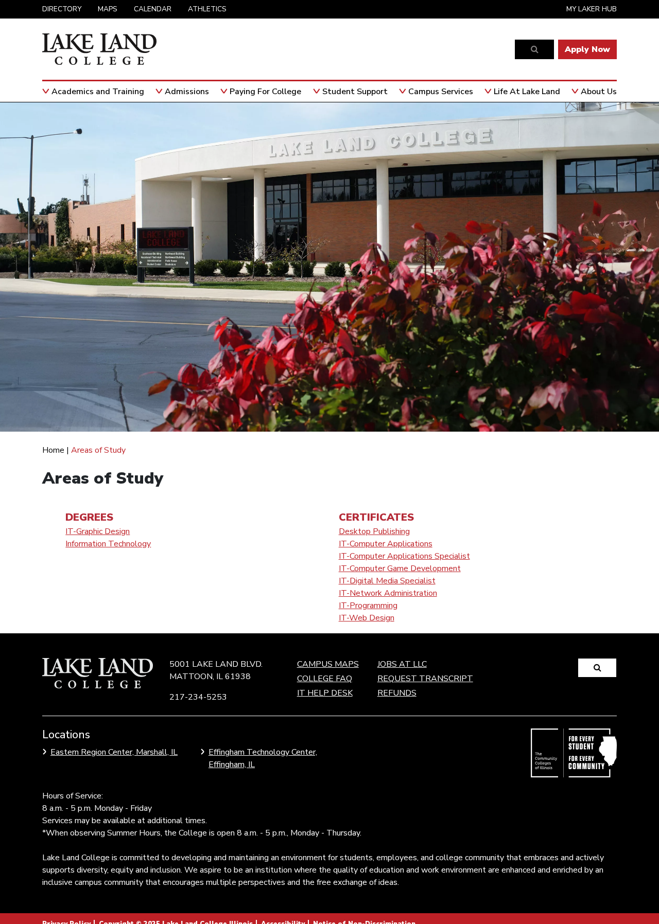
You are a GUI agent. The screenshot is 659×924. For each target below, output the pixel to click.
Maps (107, 9)
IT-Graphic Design (97, 531)
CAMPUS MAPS (328, 664)
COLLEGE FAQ (324, 678)
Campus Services (440, 91)
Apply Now (587, 49)
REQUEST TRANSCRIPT (425, 678)
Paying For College (265, 91)
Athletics (207, 9)
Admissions (187, 91)
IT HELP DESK (325, 693)
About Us (599, 91)
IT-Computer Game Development (400, 568)
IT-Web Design (366, 618)
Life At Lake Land (527, 91)
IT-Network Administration (388, 593)
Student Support (355, 91)
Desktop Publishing (374, 531)
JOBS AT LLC (402, 664)
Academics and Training (97, 91)
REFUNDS (397, 693)
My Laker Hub (591, 9)
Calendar (152, 9)
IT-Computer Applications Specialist (404, 556)
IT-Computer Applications (385, 543)
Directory (61, 9)
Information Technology (108, 543)
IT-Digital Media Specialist (387, 581)
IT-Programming (368, 605)
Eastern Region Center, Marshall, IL (114, 752)
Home (53, 450)
